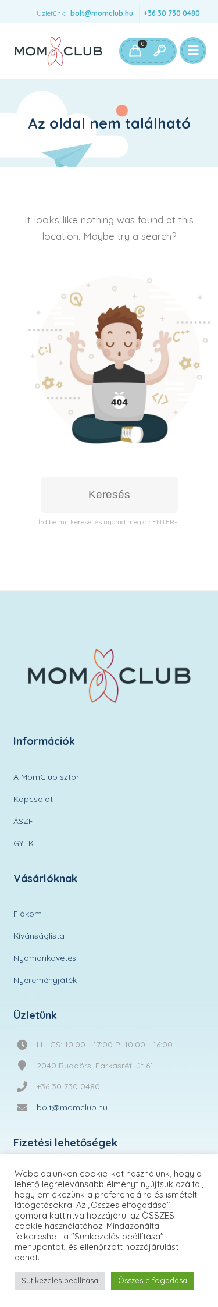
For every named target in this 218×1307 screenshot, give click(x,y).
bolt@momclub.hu (101, 13)
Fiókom (27, 913)
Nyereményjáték (45, 980)
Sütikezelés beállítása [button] (60, 1280)
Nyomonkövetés (44, 958)
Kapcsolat (33, 799)
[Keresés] (159, 51)
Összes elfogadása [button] (152, 1280)
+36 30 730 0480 (172, 13)
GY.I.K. (24, 843)
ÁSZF (23, 821)
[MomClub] (58, 51)
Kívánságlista (39, 935)
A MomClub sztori (47, 777)
